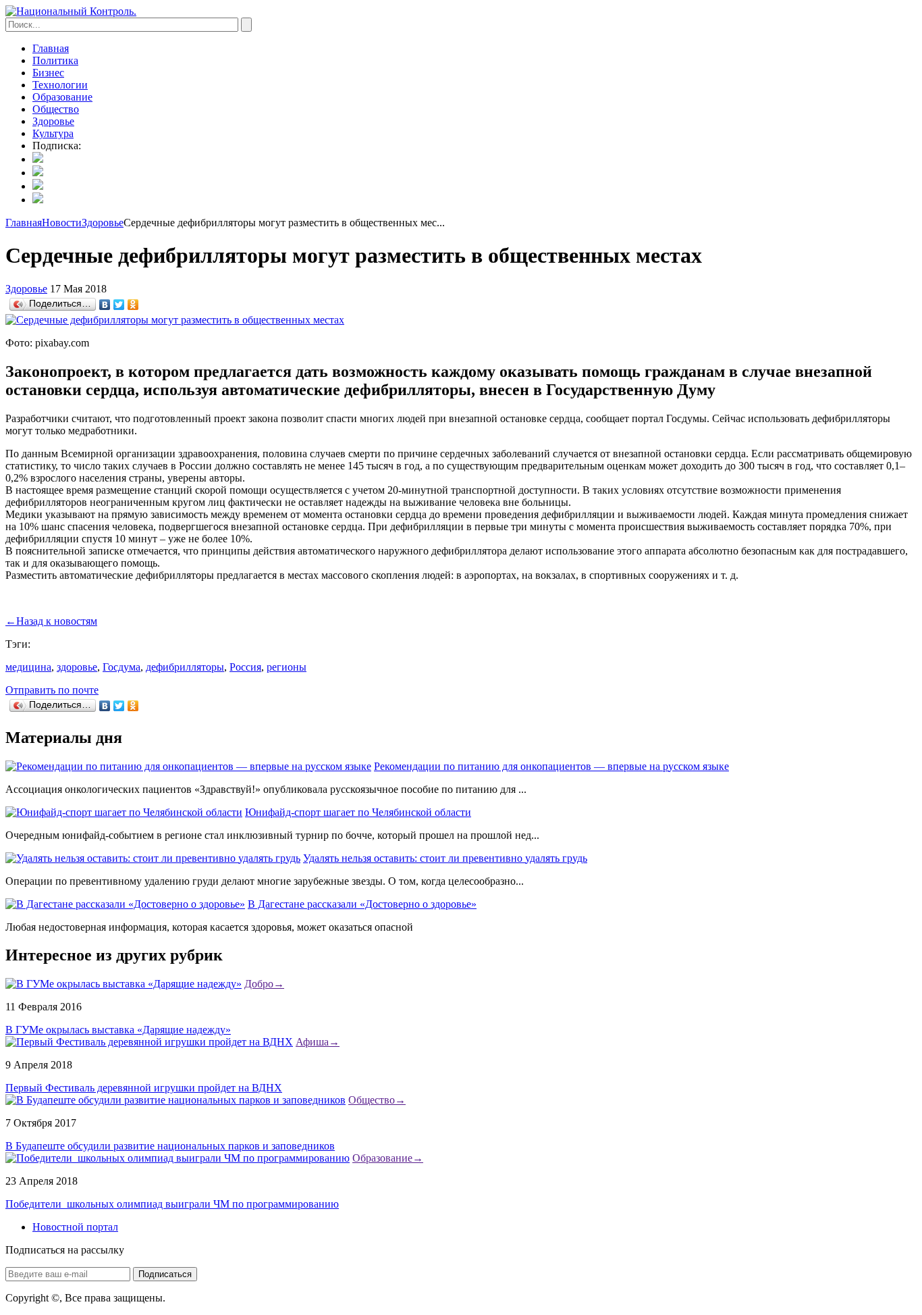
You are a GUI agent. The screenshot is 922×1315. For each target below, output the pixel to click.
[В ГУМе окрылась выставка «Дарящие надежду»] (123, 983)
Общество (55, 109)
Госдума (121, 667)
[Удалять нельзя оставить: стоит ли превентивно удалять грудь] (152, 858)
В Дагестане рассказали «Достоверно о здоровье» (362, 904)
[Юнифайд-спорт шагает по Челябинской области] (123, 812)
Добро (264, 983)
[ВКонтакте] (105, 304)
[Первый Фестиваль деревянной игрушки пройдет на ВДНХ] (149, 1042)
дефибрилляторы (185, 667)
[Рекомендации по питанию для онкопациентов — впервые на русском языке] (188, 766)
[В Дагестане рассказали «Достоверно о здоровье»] (125, 904)
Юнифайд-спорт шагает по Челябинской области (358, 812)
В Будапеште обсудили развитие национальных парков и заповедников (170, 1146)
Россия (245, 667)
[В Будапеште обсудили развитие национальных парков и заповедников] (175, 1100)
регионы (286, 667)
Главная (50, 48)
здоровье (77, 667)
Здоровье (53, 121)
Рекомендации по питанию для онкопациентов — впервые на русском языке (551, 766)
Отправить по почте (52, 690)
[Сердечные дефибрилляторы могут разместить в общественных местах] (174, 320)
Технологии (60, 85)
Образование (62, 97)
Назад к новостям (51, 621)
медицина (28, 667)
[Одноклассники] (133, 304)
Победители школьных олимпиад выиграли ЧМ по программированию (172, 1204)
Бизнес (48, 72)
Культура (53, 133)
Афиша (318, 1042)
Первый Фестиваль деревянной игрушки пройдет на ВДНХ (143, 1087)
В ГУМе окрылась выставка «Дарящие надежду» (118, 1029)
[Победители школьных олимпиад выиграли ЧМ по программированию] (177, 1158)
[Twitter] (119, 304)
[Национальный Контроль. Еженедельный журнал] (70, 11)
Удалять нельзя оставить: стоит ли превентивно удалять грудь (445, 858)
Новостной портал (75, 1227)
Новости (62, 222)
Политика (55, 60)
